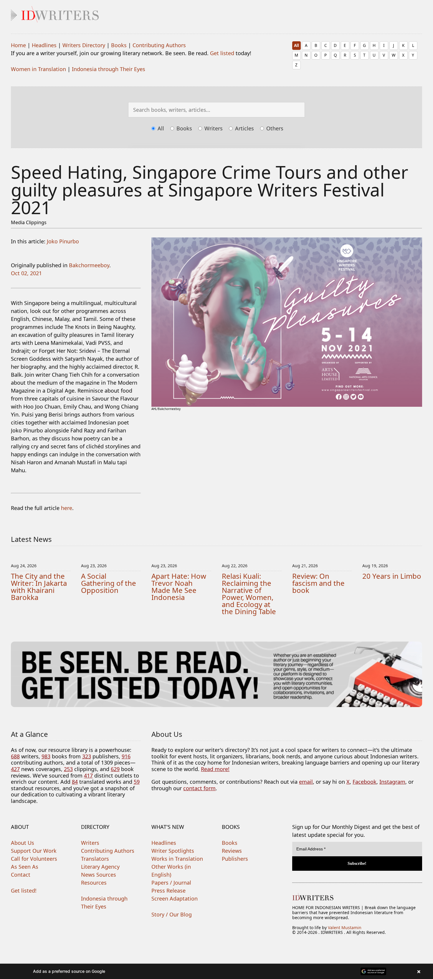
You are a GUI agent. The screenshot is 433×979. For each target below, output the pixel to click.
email (306, 781)
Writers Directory (83, 45)
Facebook (364, 781)
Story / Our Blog (171, 914)
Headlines (44, 45)
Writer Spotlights (172, 850)
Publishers (235, 858)
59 (137, 781)
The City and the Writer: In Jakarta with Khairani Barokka (39, 586)
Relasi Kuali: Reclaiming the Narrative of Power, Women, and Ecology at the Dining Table (249, 593)
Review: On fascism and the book (318, 583)
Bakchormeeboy (89, 265)
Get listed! (24, 890)
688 (15, 756)
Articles (244, 128)
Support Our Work (34, 850)
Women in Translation (38, 69)
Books (119, 45)
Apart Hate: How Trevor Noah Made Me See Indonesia (178, 586)
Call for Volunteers (34, 858)
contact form (199, 788)
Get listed (222, 53)
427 (15, 769)
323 (86, 756)
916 (126, 756)
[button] (216, 971)
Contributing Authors (159, 45)
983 (46, 756)
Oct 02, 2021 (26, 273)
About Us (22, 842)
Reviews (232, 850)
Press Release (168, 890)
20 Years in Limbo (391, 576)
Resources (94, 882)
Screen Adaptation (174, 898)
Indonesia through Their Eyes (108, 69)
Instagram (392, 781)
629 (115, 769)
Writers (213, 128)
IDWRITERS (216, 13)
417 (88, 775)
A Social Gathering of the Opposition (108, 583)
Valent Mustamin (344, 927)
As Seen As (24, 866)
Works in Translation (177, 858)
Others (274, 128)
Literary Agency (100, 866)
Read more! (215, 769)
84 (75, 781)
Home (18, 45)
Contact (20, 874)
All (296, 45)
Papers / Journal (171, 882)
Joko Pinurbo (63, 241)
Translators (95, 858)
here (66, 507)
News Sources (98, 874)
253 (68, 769)
